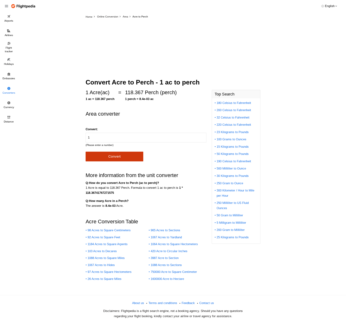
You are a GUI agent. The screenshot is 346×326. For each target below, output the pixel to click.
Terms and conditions (162, 303)
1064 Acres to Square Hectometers (174, 244)
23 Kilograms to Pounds (233, 132)
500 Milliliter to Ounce (231, 168)
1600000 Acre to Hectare (167, 279)
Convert (114, 156)
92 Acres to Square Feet (104, 237)
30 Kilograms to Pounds (233, 176)
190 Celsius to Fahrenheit (234, 161)
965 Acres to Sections (165, 230)
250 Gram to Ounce (230, 183)
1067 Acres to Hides (101, 265)
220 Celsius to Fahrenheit (234, 124)
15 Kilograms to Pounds (233, 146)
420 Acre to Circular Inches (169, 251)
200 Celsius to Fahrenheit (234, 110)
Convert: (92, 129)
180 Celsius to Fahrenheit (234, 103)
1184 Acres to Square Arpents (108, 244)
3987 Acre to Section (165, 258)
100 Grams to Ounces (231, 139)
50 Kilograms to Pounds (233, 154)
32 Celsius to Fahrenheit (233, 117)
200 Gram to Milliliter (231, 230)
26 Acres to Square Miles (104, 279)
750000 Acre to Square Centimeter (174, 272)
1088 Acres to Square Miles (106, 258)
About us (138, 303)
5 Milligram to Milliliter (231, 222)
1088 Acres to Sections (166, 265)
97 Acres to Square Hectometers (110, 272)
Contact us (206, 303)
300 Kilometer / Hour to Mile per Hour (235, 193)
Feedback (188, 303)
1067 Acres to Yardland (166, 237)
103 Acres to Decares (102, 251)
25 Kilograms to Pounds (233, 237)
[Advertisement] (173, 47)
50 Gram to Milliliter (230, 215)
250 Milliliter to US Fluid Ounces (233, 205)
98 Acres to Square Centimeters (109, 230)
